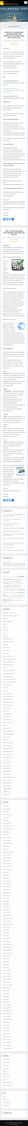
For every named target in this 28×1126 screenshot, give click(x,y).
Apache (4, 576)
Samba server (6, 737)
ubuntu (21, 598)
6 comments (14, 239)
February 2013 (6, 858)
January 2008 (6, 1008)
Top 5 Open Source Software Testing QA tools (14, 233)
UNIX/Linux (7, 600)
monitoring (6, 588)
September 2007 (7, 1019)
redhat (12, 596)
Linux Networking (14, 586)
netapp (11, 590)
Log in (4, 1096)
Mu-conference (18, 588)
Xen (7, 602)
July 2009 (5, 958)
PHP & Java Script (7, 722)
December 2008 (6, 976)
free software (17, 579)
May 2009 (5, 964)
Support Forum (6, 1077)
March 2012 (5, 881)
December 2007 (6, 1010)
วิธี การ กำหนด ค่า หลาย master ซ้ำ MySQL (13, 550)
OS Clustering (6, 716)
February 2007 (6, 1039)
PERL (17, 593)
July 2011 (5, 895)
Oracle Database (12, 593)
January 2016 (6, 840)
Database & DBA (7, 639)
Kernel (13, 583)
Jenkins (5, 688)
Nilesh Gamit (6, 1065)
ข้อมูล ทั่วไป (6, 786)
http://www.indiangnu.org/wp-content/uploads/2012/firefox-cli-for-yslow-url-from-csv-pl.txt (14, 90)
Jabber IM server (7, 685)
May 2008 (5, 996)
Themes (5, 1079)
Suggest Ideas (6, 1074)
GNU (21, 579)
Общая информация (8, 777)
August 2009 (6, 956)
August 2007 (6, 1022)
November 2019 (6, 814)
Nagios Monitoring (7, 702)
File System (5, 650)
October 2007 (6, 1016)
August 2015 (6, 846)
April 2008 (5, 999)
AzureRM (5, 630)
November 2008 (6, 979)
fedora (12, 579)
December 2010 (6, 915)
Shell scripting (6, 745)
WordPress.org (6, 1105)
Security (5, 739)
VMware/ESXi (6, 768)
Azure (4, 627)
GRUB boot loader (7, 664)
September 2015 (7, 843)
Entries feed (6, 1099)
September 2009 (7, 953)
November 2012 (6, 866)
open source (5, 593)
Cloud (4, 636)
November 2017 (6, 826)
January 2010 (6, 941)
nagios (7, 590)
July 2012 (5, 875)
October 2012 (6, 869)
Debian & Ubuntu (7, 641)
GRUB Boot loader (6, 581)
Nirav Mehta (6, 1068)
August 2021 (6, 809)
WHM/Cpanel (6, 771)
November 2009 (6, 947)
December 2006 (6, 1045)
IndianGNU (17, 581)
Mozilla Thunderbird (12, 588)
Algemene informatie (8, 613)
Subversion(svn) (17, 598)
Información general (8, 670)
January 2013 (6, 860)
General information (8, 656)
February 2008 (6, 1005)
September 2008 (7, 984)
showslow (4, 598)
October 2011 (6, 889)
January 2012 (6, 886)
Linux (7, 586)
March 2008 (5, 1002)
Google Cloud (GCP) (7, 662)
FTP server (5, 653)
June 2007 (5, 1028)
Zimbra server (6, 774)
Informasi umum (7, 676)
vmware (20, 600)
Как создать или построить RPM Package (13, 528)
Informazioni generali (8, 682)
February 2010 (6, 938)
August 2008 (6, 987)
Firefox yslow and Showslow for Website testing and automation (14, 35)
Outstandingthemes (14, 1124)
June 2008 (5, 993)
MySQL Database (7, 699)
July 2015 (5, 849)
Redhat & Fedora (19, 596)
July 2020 (5, 811)
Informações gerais (7, 673)
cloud (17, 576)
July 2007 (5, 1025)
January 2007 (6, 1042)
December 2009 (6, 944)
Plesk (4, 725)
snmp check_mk (8, 598)
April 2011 (5, 904)
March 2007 (5, 1036)
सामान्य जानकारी (6, 783)
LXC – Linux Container (8, 547)
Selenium (6, 257)
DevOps (5, 644)
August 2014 (6, 855)
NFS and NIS (6, 708)
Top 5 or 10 (5, 760)
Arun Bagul (8, 40)
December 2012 (6, 863)
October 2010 (6, 921)
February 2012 (6, 883)
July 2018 (5, 820)
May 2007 (5, 1031)
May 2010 (5, 930)
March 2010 (5, 935)
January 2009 (6, 973)
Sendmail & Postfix (7, 742)
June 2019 (5, 817)
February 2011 (6, 909)
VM (17, 600)
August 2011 (6, 892)
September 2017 (7, 829)
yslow (9, 602)
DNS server (5, 647)
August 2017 (6, 832)
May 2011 (5, 901)
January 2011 (6, 912)
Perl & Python (6, 719)
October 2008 (6, 982)
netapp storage (15, 590)
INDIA (12, 581)
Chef (4, 633)
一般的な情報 (6, 789)
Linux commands (7, 693)
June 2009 (5, 961)
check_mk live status (12, 576)
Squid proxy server (7, 748)
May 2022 (5, 806)
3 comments (14, 42)
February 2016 (6, 837)
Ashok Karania (6, 1062)
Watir (5, 319)
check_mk (7, 576)
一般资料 (5, 791)
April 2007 (5, 1034)
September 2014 (7, 852)
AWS (4, 624)
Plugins (5, 1071)
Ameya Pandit (6, 1059)
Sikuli (5, 288)
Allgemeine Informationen (9, 615)
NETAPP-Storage (7, 705)
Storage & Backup (7, 751)
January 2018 (6, 823)
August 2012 (6, 872)
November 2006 (6, 1048)
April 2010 (5, 933)
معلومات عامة (8, 780)
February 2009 (6, 970)
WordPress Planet (7, 1085)
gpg (22, 579)
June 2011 (5, 898)
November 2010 (6, 918)
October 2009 (6, 950)
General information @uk (9, 659)
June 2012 (5, 878)
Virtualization (14, 600)
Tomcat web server (7, 757)
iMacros (6, 465)
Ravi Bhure (9, 596)
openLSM (22, 590)
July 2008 (5, 990)
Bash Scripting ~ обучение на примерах (12, 531)
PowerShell (5, 728)
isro (11, 583)
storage (13, 598)
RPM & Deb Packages (8, 734)
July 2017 (5, 834)
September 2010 (7, 924)
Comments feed (7, 1102)
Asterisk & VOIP (6, 621)
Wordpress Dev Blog (8, 1082)
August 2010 (6, 927)
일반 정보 (5, 794)
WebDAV (4, 602)
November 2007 (6, 1013)
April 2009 (5, 967)
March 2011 (5, 907)
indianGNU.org (6, 583)
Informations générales (9, 679)
